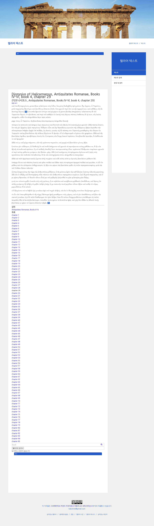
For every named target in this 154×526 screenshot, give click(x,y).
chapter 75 (16, 414)
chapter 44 (16, 331)
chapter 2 (15, 218)
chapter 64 (16, 385)
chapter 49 (16, 344)
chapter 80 (16, 428)
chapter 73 (16, 409)
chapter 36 (16, 309)
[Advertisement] (129, 127)
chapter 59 (16, 371)
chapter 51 (16, 350)
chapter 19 (16, 263)
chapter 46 (16, 336)
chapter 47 (16, 339)
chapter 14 (16, 250)
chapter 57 (16, 366)
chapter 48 (16, 342)
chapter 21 (16, 269)
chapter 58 (16, 368)
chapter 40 (16, 320)
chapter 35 (16, 306)
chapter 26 (16, 282)
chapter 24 (16, 277)
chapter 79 (16, 425)
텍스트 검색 (118, 78)
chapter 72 (16, 406)
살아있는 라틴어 (102, 514)
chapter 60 (16, 374)
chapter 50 (16, 347)
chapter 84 (16, 438)
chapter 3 (15, 220)
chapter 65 (16, 387)
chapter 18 (16, 261)
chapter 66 (16, 390)
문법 (72, 514)
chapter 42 (16, 325)
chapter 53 (16, 355)
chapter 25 (16, 279)
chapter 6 (15, 228)
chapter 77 (16, 420)
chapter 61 (16, 377)
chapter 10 (16, 239)
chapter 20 (16, 266)
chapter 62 (16, 379)
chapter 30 (16, 293)
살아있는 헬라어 (51, 514)
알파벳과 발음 (63, 514)
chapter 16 (16, 255)
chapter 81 (16, 430)
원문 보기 (14, 103)
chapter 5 (15, 226)
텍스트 (143, 43)
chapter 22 (16, 271)
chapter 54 (16, 358)
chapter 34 (16, 304)
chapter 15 (16, 253)
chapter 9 (15, 236)
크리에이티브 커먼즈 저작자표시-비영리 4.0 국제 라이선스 (71, 506)
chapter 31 (16, 296)
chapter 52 (16, 352)
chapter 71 (16, 403)
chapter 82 (16, 433)
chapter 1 (15, 215)
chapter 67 (16, 393)
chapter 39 (16, 317)
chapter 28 (16, 288)
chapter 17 (16, 258)
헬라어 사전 (79, 514)
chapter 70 (16, 401)
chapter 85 (16, 441)
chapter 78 (16, 422)
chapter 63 (16, 382)
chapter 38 (16, 315)
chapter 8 (15, 234)
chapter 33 (16, 301)
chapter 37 (16, 312)
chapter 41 (16, 323)
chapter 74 (16, 412)
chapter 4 (15, 223)
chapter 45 (16, 333)
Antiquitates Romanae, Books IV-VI (25, 210)
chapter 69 (16, 398)
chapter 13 (16, 247)
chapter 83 (16, 436)
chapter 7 (15, 231)
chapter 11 (16, 242)
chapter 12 (16, 245)
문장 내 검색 (118, 83)
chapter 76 (16, 417)
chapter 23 (16, 274)
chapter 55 (16, 360)
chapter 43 (16, 328)
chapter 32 (16, 298)
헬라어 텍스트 (15, 43)
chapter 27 (16, 285)
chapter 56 (16, 363)
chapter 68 (16, 395)
